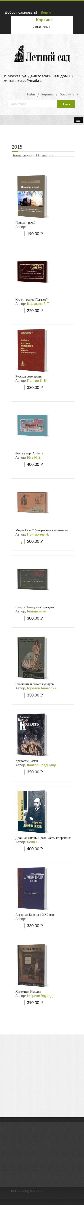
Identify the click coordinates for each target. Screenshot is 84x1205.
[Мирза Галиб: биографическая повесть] (32, 504)
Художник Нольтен (28, 991)
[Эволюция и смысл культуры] (32, 658)
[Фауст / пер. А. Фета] (32, 427)
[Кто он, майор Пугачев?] (32, 274)
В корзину (18, 543)
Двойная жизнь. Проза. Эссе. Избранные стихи (47, 838)
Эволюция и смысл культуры (34, 684)
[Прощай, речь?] (32, 197)
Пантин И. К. (37, 381)
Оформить (67, 94)
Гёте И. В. (34, 458)
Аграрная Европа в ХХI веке (34, 914)
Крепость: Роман (26, 761)
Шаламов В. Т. (38, 304)
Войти (46, 13)
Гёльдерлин (36, 611)
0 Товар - (41, 27)
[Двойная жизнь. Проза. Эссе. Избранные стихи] (32, 812)
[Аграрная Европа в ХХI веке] (32, 889)
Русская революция (28, 376)
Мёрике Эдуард (39, 996)
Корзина (47, 94)
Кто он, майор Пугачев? (31, 299)
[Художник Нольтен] (32, 966)
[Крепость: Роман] (32, 735)
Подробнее (18, 233)
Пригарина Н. (38, 534)
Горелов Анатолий (41, 688)
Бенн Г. (32, 842)
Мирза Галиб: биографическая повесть (41, 530)
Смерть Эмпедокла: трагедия (34, 607)
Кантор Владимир (41, 765)
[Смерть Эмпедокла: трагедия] (32, 581)
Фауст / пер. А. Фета (29, 453)
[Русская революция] (32, 350)
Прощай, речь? (25, 222)
